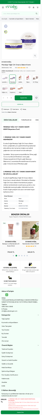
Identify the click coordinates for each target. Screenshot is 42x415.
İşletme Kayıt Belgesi (8, 370)
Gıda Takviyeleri (7, 325)
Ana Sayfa (4, 19)
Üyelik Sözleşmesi (7, 352)
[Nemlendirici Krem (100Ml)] (30, 230)
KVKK (3, 385)
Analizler (4, 381)
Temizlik (4, 336)
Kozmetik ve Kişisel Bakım (16, 19)
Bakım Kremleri (30, 19)
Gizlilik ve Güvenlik (7, 363)
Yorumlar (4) (26, 120)
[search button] (36, 13)
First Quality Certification (10, 374)
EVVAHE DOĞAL (10, 241)
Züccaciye (5, 340)
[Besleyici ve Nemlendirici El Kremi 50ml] (10, 230)
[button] (13, 254)
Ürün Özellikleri (10, 120)
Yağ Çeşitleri (6, 318)
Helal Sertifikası (7, 367)
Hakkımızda (5, 378)
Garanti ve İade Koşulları (9, 359)
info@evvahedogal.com (9, 310)
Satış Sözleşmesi (7, 356)
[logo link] (15, 7)
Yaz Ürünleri (5, 329)
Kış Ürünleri (5, 333)
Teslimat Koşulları (7, 348)
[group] (20, 40)
